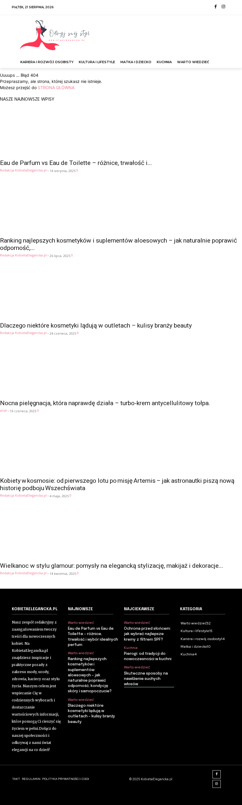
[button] (224, 59)
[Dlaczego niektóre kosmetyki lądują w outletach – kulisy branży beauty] (121, 294)
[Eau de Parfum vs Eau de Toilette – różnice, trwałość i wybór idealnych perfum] (121, 132)
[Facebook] (216, 7)
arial (3, 410)
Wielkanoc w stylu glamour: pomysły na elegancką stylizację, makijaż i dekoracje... (111, 565)
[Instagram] (223, 7)
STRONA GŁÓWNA (56, 87)
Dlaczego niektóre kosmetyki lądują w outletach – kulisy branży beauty (96, 325)
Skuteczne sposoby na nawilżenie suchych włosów (146, 679)
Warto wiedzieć (81, 623)
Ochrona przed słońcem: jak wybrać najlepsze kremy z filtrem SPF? (147, 634)
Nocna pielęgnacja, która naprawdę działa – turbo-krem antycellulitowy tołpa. (105, 403)
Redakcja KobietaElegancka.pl (23, 170)
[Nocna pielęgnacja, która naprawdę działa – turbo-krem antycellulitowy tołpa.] (121, 372)
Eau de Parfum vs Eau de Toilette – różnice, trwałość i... (76, 162)
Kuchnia (131, 648)
